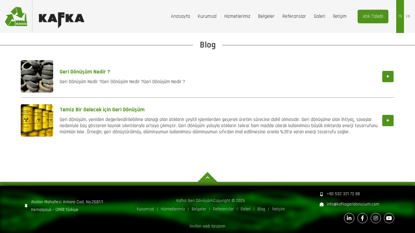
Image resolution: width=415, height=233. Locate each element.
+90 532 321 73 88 (343, 194)
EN (408, 16)
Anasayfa (180, 16)
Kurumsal (207, 16)
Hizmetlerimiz (237, 16)
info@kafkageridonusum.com (353, 204)
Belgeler (266, 16)
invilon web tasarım (207, 226)
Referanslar (294, 16)
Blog (261, 209)
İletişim (340, 16)
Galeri (319, 16)
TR (400, 16)
